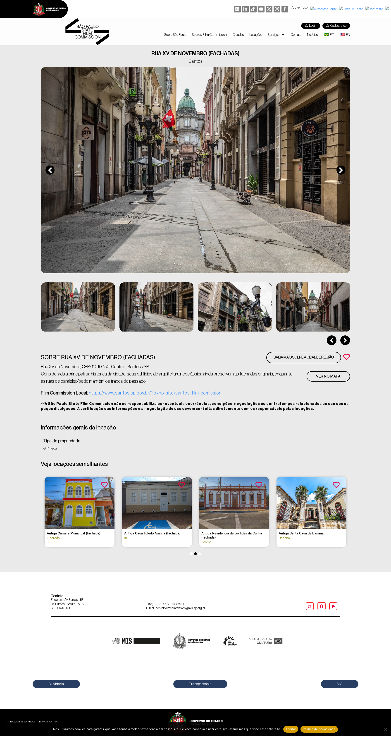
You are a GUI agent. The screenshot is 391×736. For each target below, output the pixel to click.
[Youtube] (261, 9)
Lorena (206, 542)
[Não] (385, 729)
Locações (255, 34)
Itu (126, 538)
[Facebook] (321, 606)
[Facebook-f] (284, 9)
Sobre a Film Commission (209, 34)
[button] (50, 170)
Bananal (285, 538)
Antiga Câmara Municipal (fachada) (73, 533)
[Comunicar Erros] (387, 9)
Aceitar (291, 729)
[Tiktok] (253, 9)
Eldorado (53, 538)
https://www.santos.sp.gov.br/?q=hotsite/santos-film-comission (155, 393)
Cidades (238, 34)
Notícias (312, 34)
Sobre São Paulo (175, 34)
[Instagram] (277, 9)
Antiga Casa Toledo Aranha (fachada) (152, 533)
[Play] (333, 606)
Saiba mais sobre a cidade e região (304, 357)
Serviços (273, 34)
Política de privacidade (319, 729)
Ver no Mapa (328, 376)
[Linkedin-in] (245, 9)
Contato (296, 34)
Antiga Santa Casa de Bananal (301, 533)
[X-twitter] (269, 9)
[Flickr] (237, 9)
